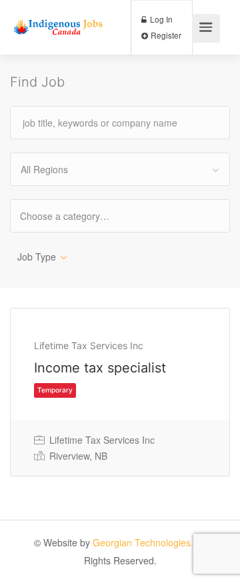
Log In (160, 19)
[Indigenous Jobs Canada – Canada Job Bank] (58, 14)
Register (165, 35)
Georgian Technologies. (143, 542)
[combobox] (120, 169)
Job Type (36, 256)
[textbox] (76, 215)
